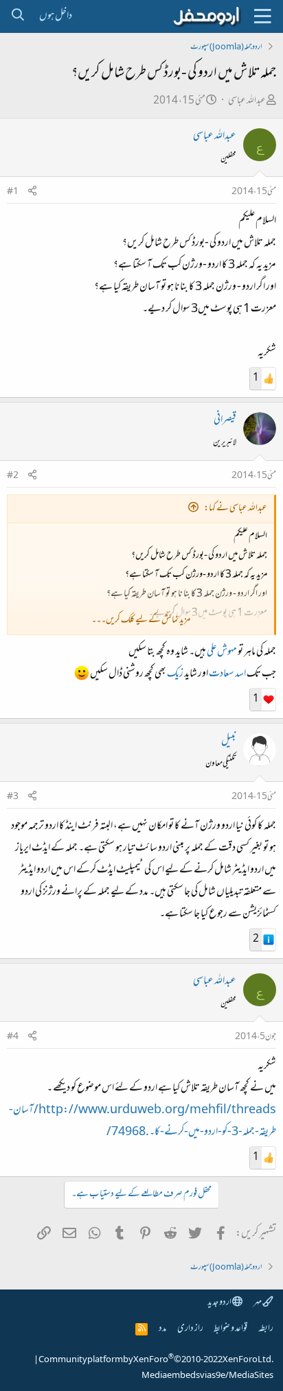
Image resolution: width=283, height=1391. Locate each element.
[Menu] (262, 16)
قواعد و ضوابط (230, 1329)
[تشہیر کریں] (32, 192)
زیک (175, 674)
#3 (13, 797)
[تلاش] (17, 16)
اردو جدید (219, 1303)
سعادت (221, 674)
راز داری (190, 1329)
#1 (13, 192)
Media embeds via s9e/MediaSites (207, 1375)
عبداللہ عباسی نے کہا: (235, 508)
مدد (162, 1329)
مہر (257, 1303)
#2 (13, 476)
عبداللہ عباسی (247, 101)
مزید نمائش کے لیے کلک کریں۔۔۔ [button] (140, 620)
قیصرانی (225, 420)
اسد (240, 674)
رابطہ (265, 1329)
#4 (13, 1037)
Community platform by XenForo (155, 1360)
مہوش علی (222, 652)
